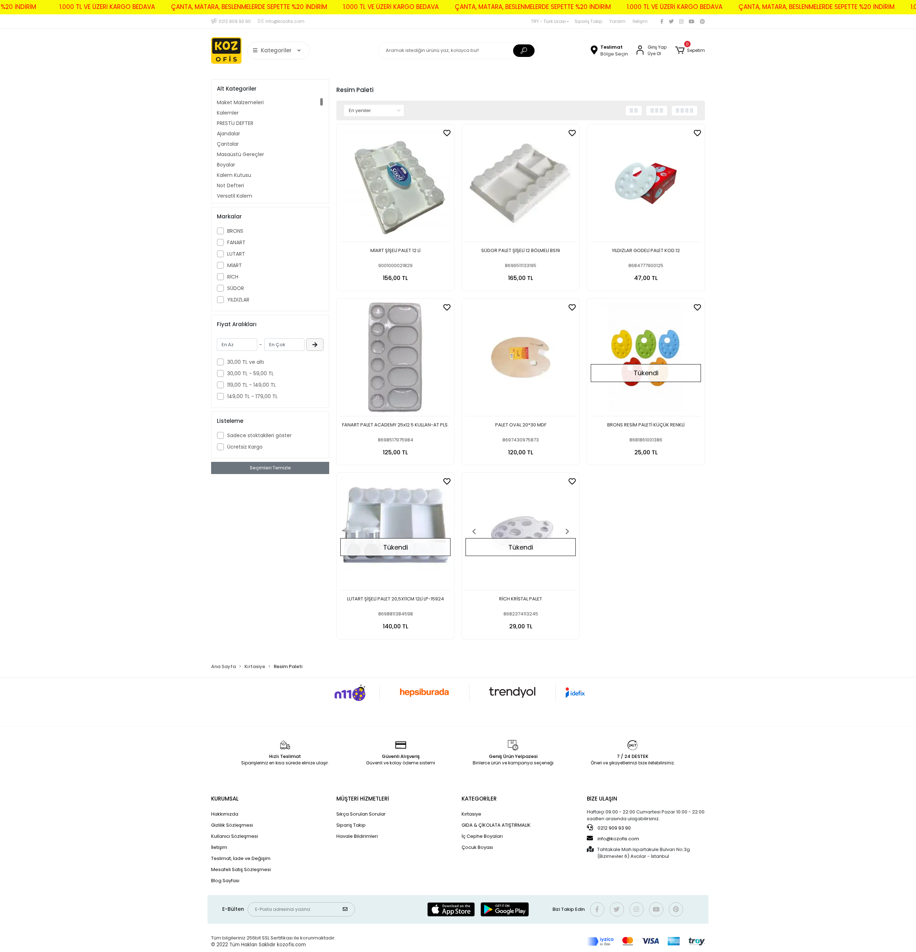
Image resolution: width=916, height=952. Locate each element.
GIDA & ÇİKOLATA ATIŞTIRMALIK (496, 825)
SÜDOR (235, 288)
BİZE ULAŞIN (602, 798)
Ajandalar (228, 133)
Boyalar (226, 164)
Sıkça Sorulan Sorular (361, 814)
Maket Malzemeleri (240, 102)
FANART (236, 242)
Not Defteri (230, 185)
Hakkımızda (224, 814)
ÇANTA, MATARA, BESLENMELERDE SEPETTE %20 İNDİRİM (249, 7)
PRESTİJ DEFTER (235, 123)
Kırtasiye (471, 814)
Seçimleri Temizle (270, 467)
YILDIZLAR (238, 299)
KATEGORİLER (479, 798)
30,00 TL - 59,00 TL (250, 373)
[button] (690, 50)
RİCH (232, 276)
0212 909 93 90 (613, 828)
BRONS (235, 231)
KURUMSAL (225, 798)
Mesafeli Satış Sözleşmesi (241, 869)
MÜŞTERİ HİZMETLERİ (362, 798)
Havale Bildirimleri (357, 836)
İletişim (640, 21)
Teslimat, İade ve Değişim (241, 858)
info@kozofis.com (618, 838)
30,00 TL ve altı (245, 362)
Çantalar (228, 144)
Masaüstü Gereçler (240, 154)
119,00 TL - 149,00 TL (251, 384)
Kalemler (228, 112)
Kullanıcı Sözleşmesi (234, 836)
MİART (234, 265)
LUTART (236, 253)
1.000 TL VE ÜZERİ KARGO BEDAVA (107, 7)
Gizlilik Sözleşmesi (232, 825)
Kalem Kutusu (234, 175)
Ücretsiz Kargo (245, 446)
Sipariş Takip (588, 21)
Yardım (617, 21)
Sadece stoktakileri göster (259, 435)
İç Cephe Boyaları (482, 836)
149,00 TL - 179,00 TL (252, 396)
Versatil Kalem (234, 195)
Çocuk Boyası (477, 847)
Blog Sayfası (225, 880)
